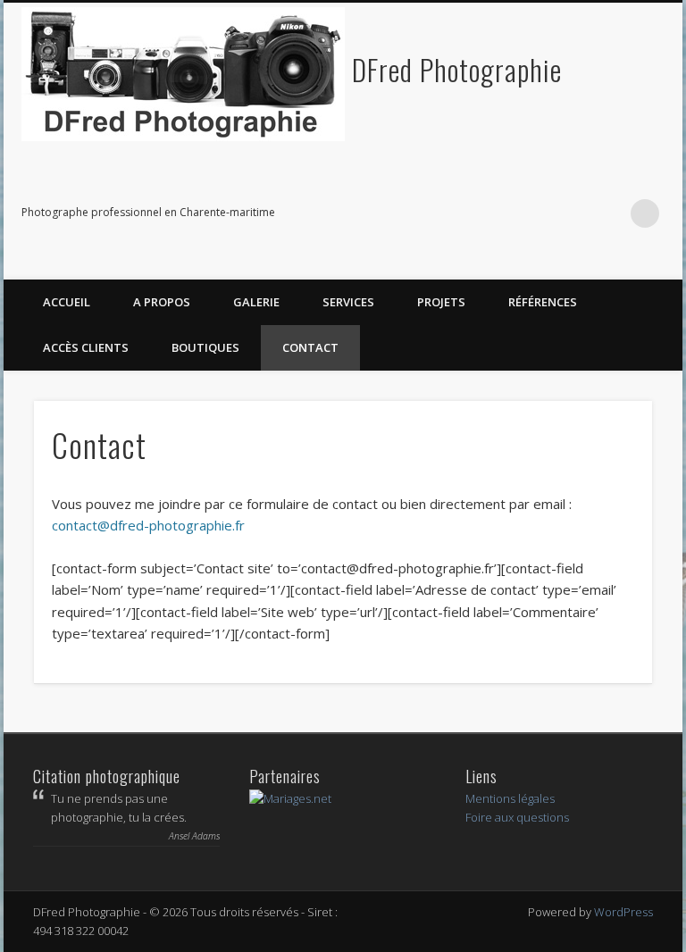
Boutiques (205, 347)
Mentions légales (510, 798)
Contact (310, 347)
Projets (441, 302)
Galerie (256, 302)
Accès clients (86, 347)
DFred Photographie (457, 69)
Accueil (66, 302)
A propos (161, 302)
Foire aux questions (517, 817)
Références (542, 302)
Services (348, 302)
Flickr (535, 213)
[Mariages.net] (290, 798)
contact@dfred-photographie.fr (148, 525)
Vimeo (571, 213)
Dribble (608, 213)
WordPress (623, 912)
